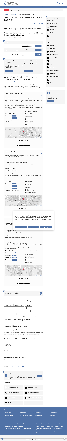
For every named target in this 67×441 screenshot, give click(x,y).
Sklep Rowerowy (53, 32)
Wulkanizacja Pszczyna (9, 415)
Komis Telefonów (53, 67)
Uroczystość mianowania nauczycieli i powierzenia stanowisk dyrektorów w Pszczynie (49, 429)
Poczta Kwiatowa (53, 35)
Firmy (10, 14)
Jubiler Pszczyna (11, 402)
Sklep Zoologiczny (53, 23)
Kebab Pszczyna (52, 415)
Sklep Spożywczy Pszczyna (13, 387)
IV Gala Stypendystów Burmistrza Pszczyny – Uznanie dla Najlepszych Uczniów (18, 428)
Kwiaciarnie (52, 82)
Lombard (51, 79)
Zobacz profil (14, 183)
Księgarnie (52, 64)
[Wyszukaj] (62, 3)
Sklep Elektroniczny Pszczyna (33, 392)
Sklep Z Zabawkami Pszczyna (13, 392)
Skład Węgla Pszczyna (32, 387)
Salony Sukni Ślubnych (54, 57)
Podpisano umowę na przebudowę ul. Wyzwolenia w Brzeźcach (16, 423)
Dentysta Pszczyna (8, 412)
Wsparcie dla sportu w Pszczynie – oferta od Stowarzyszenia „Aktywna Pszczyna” (48, 432)
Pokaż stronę (14, 257)
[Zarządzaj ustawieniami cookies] (2, 439)
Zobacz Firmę (38, 50)
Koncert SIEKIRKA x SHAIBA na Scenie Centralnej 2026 (14, 426)
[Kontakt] (59, 3)
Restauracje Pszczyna (38, 415)
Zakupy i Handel (14, 14)
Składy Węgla (52, 51)
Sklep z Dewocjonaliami (54, 70)
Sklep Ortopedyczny (54, 54)
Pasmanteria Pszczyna (32, 402)
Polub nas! (39, 375)
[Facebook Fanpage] (57, 3)
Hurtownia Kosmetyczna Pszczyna (34, 397)
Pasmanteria (52, 39)
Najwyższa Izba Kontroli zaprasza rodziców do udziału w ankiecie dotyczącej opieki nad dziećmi (49, 424)
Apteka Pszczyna (23, 412)
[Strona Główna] (4, 7)
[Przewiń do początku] (64, 439)
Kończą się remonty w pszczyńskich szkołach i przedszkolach (15, 431)
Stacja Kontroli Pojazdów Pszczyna (26, 415)
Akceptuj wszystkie (46, 227)
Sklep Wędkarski (53, 26)
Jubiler (51, 42)
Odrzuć (21, 227)
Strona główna (6, 14)
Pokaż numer (14, 188)
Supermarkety (53, 48)
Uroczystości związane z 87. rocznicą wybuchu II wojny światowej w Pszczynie (49, 426)
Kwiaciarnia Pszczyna (53, 412)
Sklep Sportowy (53, 29)
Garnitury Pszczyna (11, 397)
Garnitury (52, 45)
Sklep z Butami (53, 73)
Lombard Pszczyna (38, 412)
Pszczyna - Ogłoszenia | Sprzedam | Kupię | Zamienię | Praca (32, 10)
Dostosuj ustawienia (33, 227)
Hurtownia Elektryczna (54, 76)
